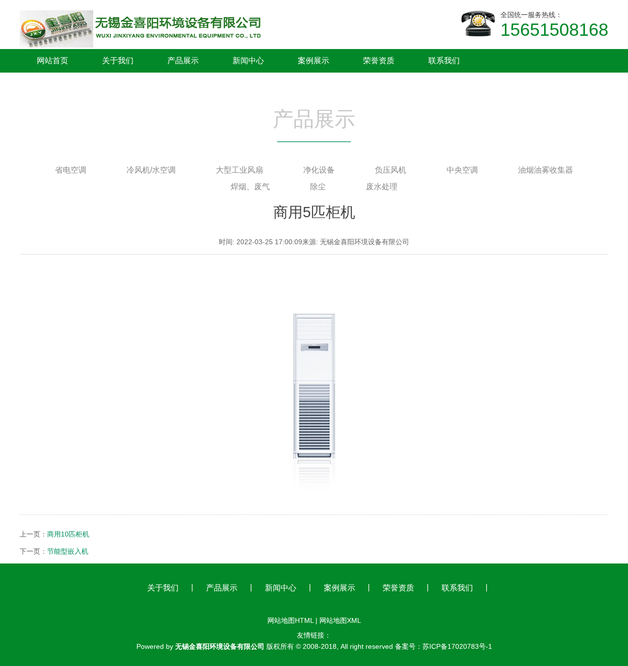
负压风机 (390, 170)
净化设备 (319, 170)
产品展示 (221, 588)
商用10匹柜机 (68, 534)
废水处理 (381, 186)
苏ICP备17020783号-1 (457, 646)
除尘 (318, 186)
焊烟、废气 (250, 186)
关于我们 (163, 588)
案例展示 (339, 588)
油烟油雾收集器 (545, 170)
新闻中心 (280, 588)
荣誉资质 (398, 588)
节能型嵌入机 (67, 551)
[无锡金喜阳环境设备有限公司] (142, 9)
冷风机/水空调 (151, 170)
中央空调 (462, 170)
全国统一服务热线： (554, 25)
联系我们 (457, 588)
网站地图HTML (290, 620)
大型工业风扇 (239, 170)
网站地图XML (340, 620)
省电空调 (70, 170)
